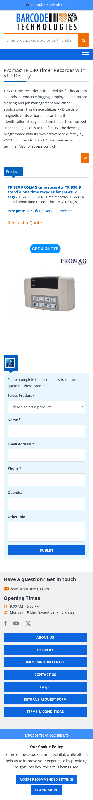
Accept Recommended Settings (47, 779)
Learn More (46, 790)
